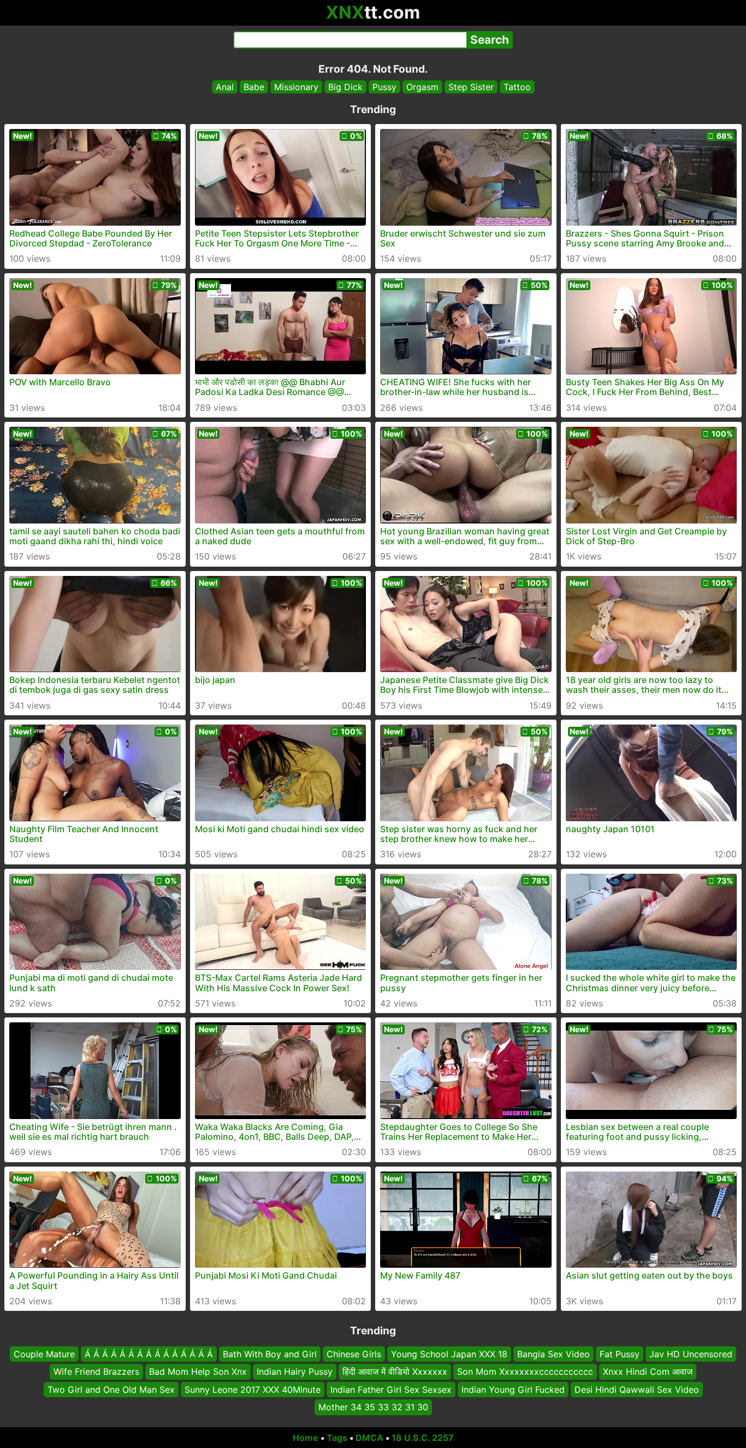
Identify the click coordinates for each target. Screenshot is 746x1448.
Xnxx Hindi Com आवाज (647, 1371)
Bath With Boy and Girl (270, 1354)
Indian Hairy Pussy (295, 1371)
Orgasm (422, 86)
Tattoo (517, 86)
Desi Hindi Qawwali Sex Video (637, 1389)
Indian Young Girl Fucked (513, 1389)
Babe (254, 86)
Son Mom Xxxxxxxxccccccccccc (525, 1371)
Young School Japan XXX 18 (449, 1354)
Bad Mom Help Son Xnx (198, 1371)
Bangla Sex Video (553, 1354)
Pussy (384, 86)
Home (305, 1438)
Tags (337, 1438)
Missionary (296, 86)
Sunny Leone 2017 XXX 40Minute (253, 1389)
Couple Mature (44, 1354)
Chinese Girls (354, 1354)
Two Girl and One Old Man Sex (111, 1389)
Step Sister (471, 86)
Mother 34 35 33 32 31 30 (373, 1407)
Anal (225, 86)
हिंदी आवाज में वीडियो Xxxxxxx (394, 1371)
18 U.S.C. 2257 (423, 1438)
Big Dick (345, 86)
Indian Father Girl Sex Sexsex (391, 1389)
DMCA (369, 1438)
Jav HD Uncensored (690, 1354)
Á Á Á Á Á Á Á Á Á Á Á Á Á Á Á (149, 1354)
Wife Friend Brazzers (96, 1371)
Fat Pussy (620, 1354)
